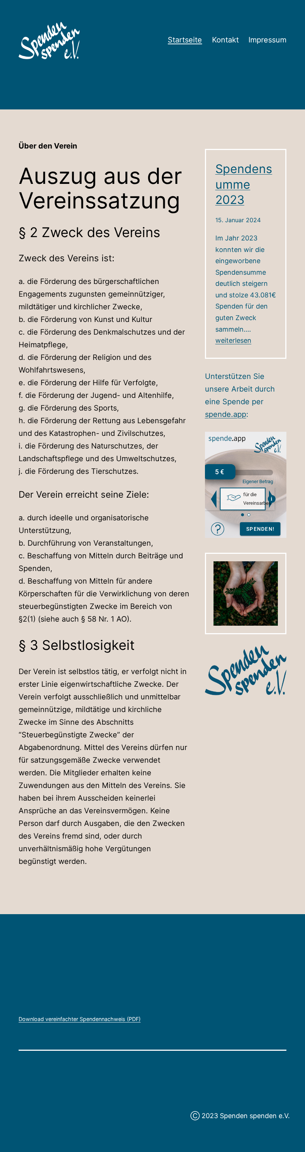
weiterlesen (233, 340)
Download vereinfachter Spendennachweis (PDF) (80, 1019)
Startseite (185, 39)
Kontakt (225, 39)
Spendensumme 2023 (243, 184)
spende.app (225, 414)
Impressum (267, 39)
